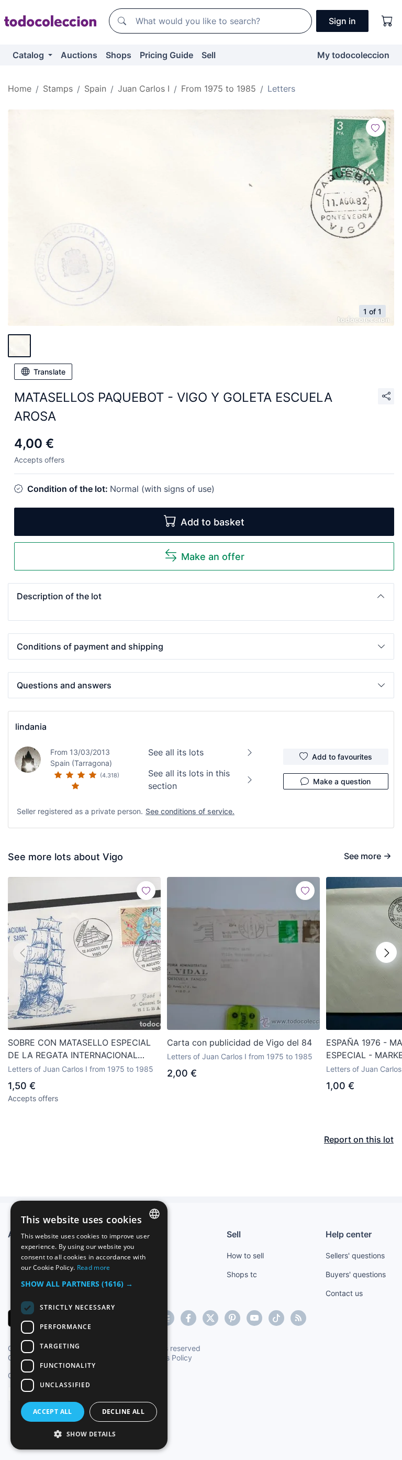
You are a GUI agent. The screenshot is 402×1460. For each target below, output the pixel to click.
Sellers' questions (355, 1255)
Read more (93, 1267)
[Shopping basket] (387, 21)
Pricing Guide (166, 55)
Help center (349, 1234)
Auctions (79, 55)
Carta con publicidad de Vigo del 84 (239, 1042)
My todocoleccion (353, 55)
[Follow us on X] (210, 1318)
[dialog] (89, 1325)
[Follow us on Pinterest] (232, 1318)
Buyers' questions (356, 1274)
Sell (209, 55)
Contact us (344, 1293)
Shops (118, 55)
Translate (49, 371)
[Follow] (375, 127)
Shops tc (242, 1274)
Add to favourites (342, 756)
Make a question (342, 781)
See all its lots (176, 752)
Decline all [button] (123, 1411)
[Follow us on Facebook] (188, 1318)
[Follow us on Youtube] (254, 1318)
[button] (201, 596)
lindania (31, 726)
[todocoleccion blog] (298, 1318)
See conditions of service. (190, 811)
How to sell (245, 1255)
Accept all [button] (52, 1411)
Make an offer (212, 556)
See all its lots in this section (189, 779)
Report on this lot (359, 1139)
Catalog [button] (29, 55)
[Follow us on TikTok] (276, 1318)
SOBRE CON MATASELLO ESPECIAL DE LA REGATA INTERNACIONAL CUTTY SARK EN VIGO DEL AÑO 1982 (84, 1049)
